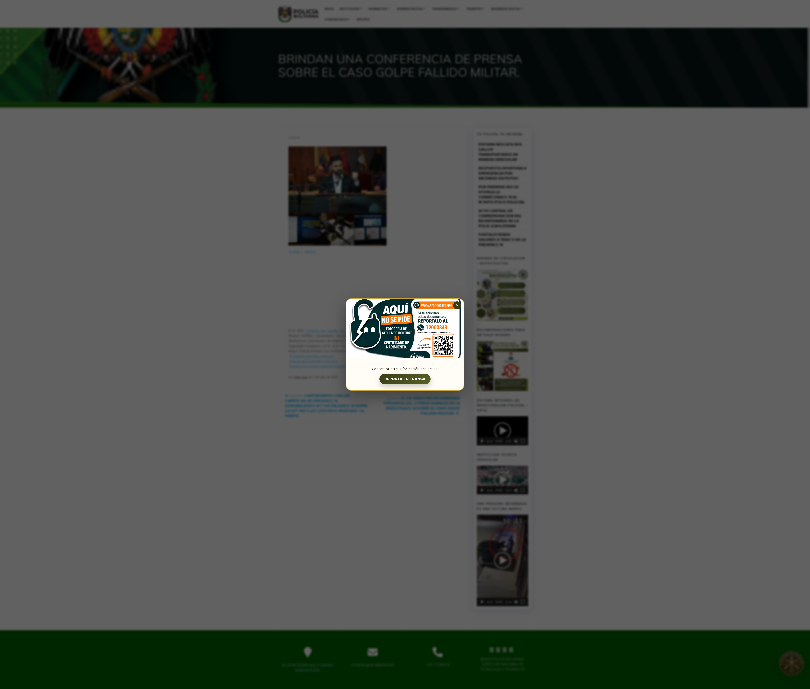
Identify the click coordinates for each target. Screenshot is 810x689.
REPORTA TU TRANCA (405, 379)
